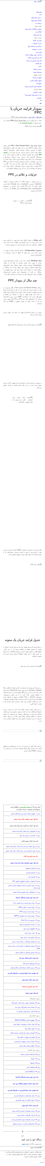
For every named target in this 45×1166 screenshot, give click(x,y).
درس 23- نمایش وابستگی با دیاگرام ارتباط (28, 952)
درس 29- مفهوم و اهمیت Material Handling (27, 1020)
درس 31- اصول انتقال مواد (32, 1029)
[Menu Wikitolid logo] (26, 1)
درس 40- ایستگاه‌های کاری (32, 1071)
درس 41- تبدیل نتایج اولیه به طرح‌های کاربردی (27, 1096)
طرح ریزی (31, 117)
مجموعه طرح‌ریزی (27, 123)
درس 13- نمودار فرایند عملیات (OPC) (29, 907)
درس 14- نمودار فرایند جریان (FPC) (29, 911)
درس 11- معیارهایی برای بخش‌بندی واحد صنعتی (26, 892)
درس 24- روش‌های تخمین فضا (31, 963)
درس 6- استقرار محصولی (32, 868)
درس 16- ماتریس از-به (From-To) (30, 920)
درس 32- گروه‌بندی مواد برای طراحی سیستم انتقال (25, 1033)
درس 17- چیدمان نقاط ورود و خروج (30, 924)
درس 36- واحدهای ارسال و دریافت (30, 1054)
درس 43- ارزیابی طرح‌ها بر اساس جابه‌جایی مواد (26, 1111)
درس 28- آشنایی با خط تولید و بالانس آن (28, 1011)
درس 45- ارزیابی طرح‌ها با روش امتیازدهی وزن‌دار (25, 1119)
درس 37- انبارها (35, 1059)
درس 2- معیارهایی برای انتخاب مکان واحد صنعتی (26, 831)
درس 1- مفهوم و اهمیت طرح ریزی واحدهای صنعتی (25, 814)
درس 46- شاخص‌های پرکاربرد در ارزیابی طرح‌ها (26, 1124)
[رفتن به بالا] (44, 1159)
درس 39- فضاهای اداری (33, 1067)
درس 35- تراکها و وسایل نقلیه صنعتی (29, 1046)
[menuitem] (23, 17)
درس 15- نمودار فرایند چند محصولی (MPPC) (27, 916)
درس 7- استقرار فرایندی (33, 873)
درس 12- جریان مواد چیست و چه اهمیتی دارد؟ (26, 903)
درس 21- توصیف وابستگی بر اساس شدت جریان (26, 942)
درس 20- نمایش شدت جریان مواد (30, 937)
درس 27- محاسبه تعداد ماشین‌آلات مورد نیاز (27, 1007)
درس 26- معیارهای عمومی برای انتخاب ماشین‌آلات (25, 1003)
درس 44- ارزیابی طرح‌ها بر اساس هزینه (28, 1115)
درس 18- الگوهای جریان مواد (31, 929)
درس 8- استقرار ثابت (34, 877)
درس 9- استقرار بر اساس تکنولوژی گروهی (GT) (26, 881)
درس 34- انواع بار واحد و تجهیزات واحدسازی (27, 1041)
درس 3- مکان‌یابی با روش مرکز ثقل (30, 835)
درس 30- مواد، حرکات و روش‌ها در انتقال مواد (27, 1024)
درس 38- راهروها (35, 1063)
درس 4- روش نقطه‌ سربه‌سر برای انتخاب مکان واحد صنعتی (23, 846)
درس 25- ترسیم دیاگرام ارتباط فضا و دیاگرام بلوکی (25, 968)
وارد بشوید (25, 1144)
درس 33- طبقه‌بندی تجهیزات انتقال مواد (28, 1037)
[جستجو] (41, 101)
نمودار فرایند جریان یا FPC (26, 110)
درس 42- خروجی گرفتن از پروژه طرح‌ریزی (28, 1100)
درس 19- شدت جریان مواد (32, 933)
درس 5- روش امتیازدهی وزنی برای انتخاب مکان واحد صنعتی (22, 851)
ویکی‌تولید (39, 117)
